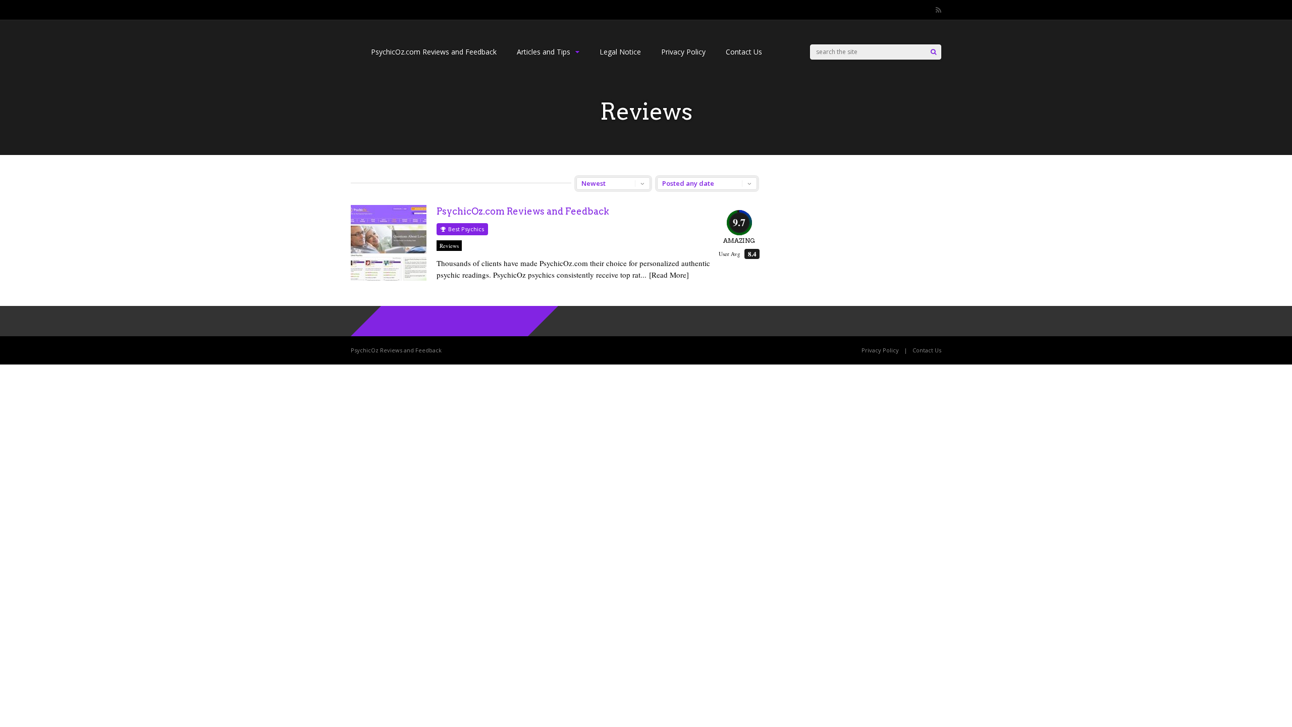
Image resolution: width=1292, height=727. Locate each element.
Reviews (449, 245)
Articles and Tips (543, 52)
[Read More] (669, 275)
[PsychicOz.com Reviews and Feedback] (388, 278)
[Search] (933, 52)
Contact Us (744, 52)
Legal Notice (620, 52)
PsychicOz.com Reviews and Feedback (434, 52)
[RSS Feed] (938, 10)
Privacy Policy (683, 52)
